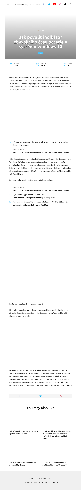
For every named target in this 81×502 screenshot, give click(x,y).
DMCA (49, 482)
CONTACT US (27, 482)
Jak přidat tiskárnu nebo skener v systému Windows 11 (23, 432)
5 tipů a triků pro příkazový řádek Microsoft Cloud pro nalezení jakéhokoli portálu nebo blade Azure (56, 435)
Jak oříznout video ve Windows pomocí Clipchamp (22, 463)
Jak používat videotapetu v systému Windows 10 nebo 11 (54, 463)
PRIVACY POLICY (40, 482)
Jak (40, 53)
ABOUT (55, 482)
